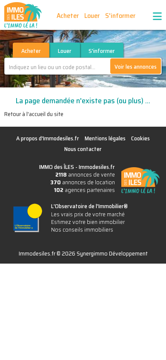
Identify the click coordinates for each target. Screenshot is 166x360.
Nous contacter (83, 149)
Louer (92, 15)
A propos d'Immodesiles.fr (47, 138)
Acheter (68, 15)
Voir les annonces (135, 66)
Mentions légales (105, 138)
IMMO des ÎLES (23, 15)
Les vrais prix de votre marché (88, 214)
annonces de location (82, 182)
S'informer (120, 15)
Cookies (140, 138)
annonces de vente (85, 174)
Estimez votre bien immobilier (88, 221)
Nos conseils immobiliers (82, 229)
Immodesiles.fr (97, 166)
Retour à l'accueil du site (33, 114)
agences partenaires (84, 190)
